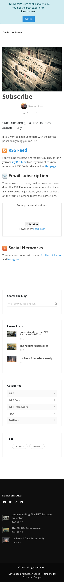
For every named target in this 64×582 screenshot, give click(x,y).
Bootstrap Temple (32, 577)
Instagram (13, 259)
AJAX (11, 413)
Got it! (28, 18)
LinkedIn (56, 255)
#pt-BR (37, 446)
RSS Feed (17, 150)
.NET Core (14, 400)
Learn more (28, 11)
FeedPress (39, 229)
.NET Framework (18, 406)
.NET (11, 393)
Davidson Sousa (12, 32)
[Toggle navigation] (58, 33)
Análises (14, 420)
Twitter (45, 255)
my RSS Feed (19, 162)
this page (50, 166)
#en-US (19, 446)
